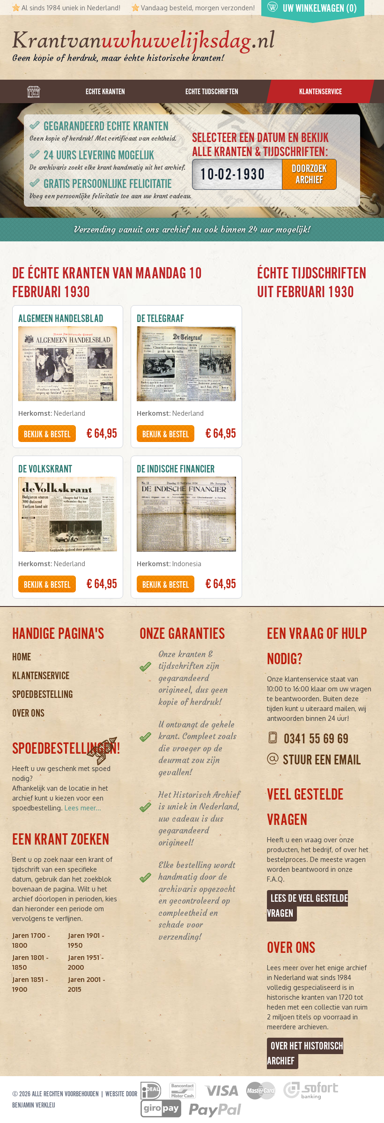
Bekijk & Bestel (47, 434)
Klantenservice (40, 675)
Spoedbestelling (42, 694)
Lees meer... (83, 808)
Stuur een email (322, 760)
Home (21, 657)
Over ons (28, 713)
